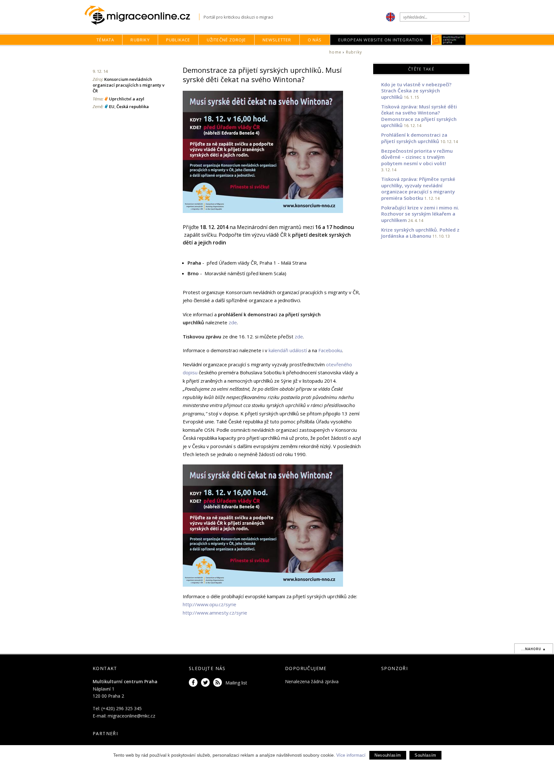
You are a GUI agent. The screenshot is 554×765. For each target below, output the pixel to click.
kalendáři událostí (288, 350)
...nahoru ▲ (533, 649)
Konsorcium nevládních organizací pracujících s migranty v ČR (128, 85)
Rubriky (139, 40)
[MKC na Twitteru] (206, 683)
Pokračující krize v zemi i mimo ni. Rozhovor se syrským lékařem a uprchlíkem (420, 213)
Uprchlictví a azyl (126, 99)
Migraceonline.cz (142, 15)
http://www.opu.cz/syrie (209, 604)
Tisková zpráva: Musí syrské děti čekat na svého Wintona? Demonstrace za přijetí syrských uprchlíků (419, 116)
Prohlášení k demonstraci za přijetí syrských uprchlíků (414, 138)
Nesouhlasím (387, 755)
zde (233, 322)
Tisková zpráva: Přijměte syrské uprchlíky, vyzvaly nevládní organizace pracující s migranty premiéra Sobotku (418, 188)
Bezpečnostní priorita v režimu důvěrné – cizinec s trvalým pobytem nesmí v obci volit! (417, 157)
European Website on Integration (380, 40)
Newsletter (277, 40)
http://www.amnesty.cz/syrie (215, 612)
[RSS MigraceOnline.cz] (218, 683)
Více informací (350, 755)
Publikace (178, 40)
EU (111, 106)
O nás (315, 40)
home (335, 52)
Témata (105, 40)
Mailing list (236, 683)
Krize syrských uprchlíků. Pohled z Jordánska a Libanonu (420, 232)
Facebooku (330, 350)
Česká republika (132, 106)
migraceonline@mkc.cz (131, 716)
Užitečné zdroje (226, 40)
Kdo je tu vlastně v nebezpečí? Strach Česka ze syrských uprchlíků (416, 90)
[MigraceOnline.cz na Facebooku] (194, 683)
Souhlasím (425, 755)
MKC (449, 40)
